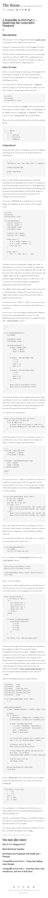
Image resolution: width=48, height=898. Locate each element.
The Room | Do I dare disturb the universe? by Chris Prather (24, 891)
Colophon (11, 9)
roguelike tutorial (40, 40)
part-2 (34, 47)
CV (3, 9)
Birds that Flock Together (13, 849)
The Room (11, 5)
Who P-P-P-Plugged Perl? (13, 844)
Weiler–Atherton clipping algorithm (31, 669)
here (31, 831)
